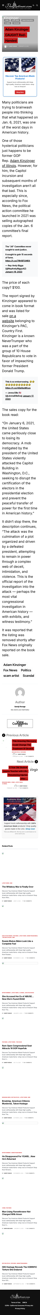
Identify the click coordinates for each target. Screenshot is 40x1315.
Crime (7, 20)
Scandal (7, 23)
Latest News (15, 20)
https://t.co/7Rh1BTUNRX (17, 260)
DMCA (24, 1302)
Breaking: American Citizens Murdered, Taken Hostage (16, 1102)
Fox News (10, 670)
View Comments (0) (20, 723)
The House (16, 23)
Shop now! (30, 829)
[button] (3, 5)
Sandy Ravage (20, 707)
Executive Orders (7, 935)
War (11, 883)
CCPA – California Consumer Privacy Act (19, 1305)
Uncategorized (29, 992)
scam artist (11, 675)
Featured (23, 752)
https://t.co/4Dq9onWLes (17, 388)
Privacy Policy (20, 1308)
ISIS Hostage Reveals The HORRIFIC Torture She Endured (19, 1268)
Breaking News (6, 782)
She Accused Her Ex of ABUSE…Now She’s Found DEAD (18, 997)
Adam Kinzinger (14, 665)
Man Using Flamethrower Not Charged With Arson (16, 1213)
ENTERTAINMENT (6, 992)
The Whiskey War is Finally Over (17, 887)
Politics (26, 670)
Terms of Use (15, 1302)
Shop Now (20, 92)
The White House (7, 937)
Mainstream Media (27, 20)
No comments (30, 756)
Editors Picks (16, 752)
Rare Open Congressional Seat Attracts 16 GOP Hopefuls (17, 1047)
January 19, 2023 (13, 272)
